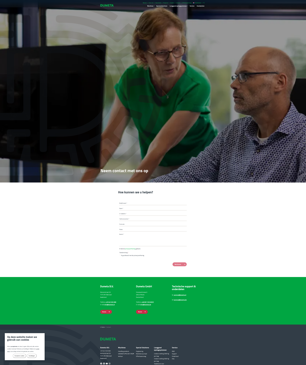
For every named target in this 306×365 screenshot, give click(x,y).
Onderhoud (175, 356)
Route (104, 312)
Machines (150, 6)
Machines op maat (141, 354)
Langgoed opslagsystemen (178, 6)
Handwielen (200, 6)
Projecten (165, 3)
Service (192, 6)
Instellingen (32, 356)
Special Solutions (161, 6)
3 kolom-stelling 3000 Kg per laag (161, 360)
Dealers (172, 3)
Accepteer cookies (19, 356)
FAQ (173, 359)
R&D (173, 351)
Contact (178, 3)
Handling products (123, 351)
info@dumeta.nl (109, 305)
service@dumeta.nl (180, 295)
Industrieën (158, 3)
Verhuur (120, 356)
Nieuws (145, 3)
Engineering (139, 351)
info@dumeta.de (145, 305)
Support (174, 354)
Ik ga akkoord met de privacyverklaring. (132, 255)
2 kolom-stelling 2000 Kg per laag (161, 355)
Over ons (151, 3)
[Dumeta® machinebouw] (107, 5)
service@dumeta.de (180, 300)
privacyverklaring (130, 249)
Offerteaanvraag (186, 3)
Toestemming (123, 252)
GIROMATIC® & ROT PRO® (126, 354)
